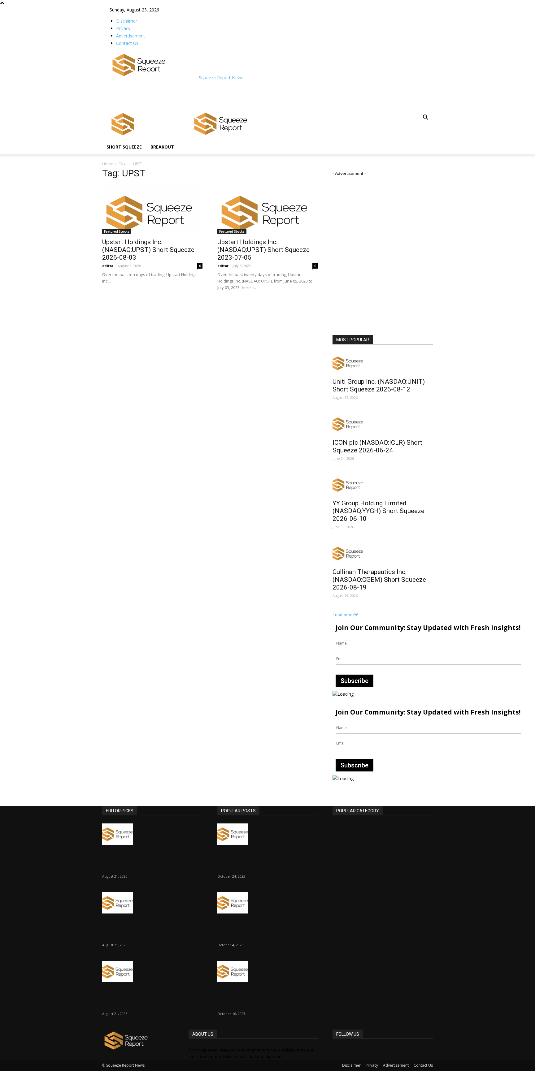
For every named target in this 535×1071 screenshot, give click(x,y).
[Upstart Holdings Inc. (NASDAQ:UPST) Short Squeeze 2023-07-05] (267, 209)
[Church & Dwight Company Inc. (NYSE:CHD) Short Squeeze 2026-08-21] (152, 834)
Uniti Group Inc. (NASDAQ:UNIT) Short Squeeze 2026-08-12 (379, 385)
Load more (343, 614)
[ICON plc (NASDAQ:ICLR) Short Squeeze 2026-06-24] (383, 424)
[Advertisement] (222, 95)
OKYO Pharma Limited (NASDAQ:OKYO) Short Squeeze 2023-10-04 (263, 929)
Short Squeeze (124, 147)
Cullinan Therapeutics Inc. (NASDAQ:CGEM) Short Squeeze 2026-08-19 (379, 579)
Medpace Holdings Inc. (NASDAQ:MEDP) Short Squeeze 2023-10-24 (264, 860)
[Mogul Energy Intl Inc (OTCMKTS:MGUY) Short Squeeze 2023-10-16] (267, 971)
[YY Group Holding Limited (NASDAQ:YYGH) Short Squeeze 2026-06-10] (383, 485)
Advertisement (130, 36)
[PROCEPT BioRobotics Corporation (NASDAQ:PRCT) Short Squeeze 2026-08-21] (152, 971)
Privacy (123, 28)
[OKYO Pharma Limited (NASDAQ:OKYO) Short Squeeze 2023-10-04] (267, 902)
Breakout (162, 147)
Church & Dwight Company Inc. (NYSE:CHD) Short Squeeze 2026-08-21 (150, 860)
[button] (425, 118)
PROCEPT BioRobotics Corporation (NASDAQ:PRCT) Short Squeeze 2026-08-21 (144, 997)
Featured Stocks (116, 231)
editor (107, 265)
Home (107, 163)
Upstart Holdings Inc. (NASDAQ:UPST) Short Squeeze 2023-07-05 (263, 249)
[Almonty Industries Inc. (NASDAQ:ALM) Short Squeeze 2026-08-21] (152, 902)
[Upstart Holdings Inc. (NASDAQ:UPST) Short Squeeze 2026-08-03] (152, 209)
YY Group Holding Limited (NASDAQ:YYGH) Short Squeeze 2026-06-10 (378, 510)
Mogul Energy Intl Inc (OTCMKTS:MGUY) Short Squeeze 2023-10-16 (266, 997)
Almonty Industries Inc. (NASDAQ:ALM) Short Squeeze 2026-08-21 (147, 929)
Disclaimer (126, 21)
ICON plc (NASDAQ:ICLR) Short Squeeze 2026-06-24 (377, 446)
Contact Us (127, 43)
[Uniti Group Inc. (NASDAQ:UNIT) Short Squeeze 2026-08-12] (383, 363)
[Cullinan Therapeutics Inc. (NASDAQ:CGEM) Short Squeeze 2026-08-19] (383, 553)
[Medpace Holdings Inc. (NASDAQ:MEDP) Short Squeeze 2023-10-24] (267, 834)
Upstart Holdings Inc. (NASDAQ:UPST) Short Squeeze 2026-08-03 (148, 249)
